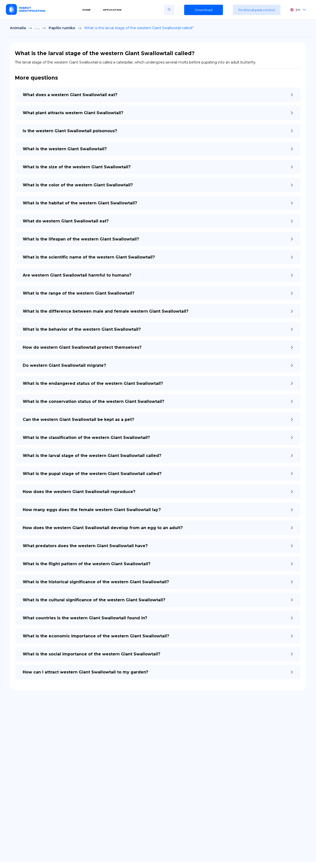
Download (203, 10)
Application (112, 9)
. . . (37, 28)
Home (86, 9)
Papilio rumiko (62, 28)
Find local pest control (256, 10)
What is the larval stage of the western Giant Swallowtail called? (139, 28)
